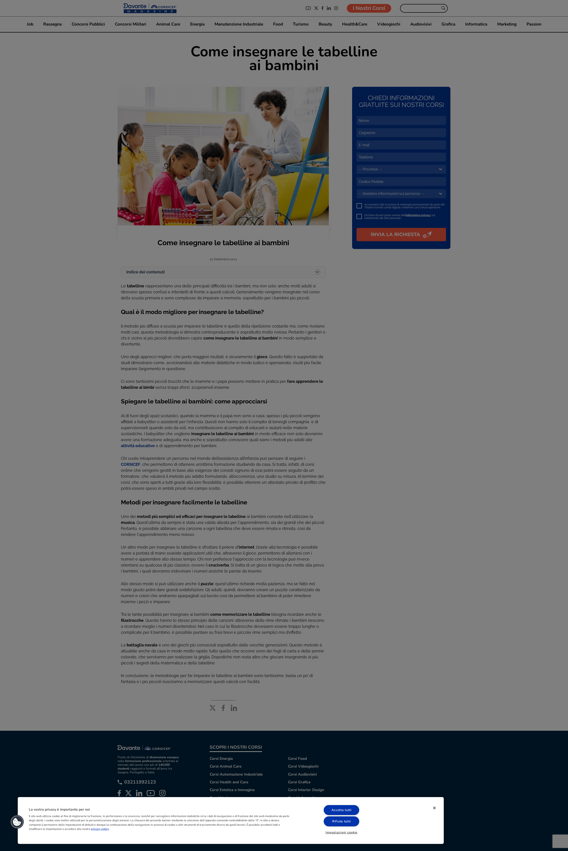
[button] (17, 822)
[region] (231, 820)
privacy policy (100, 829)
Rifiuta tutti (341, 821)
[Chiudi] (434, 808)
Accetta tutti (341, 810)
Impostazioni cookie (341, 832)
